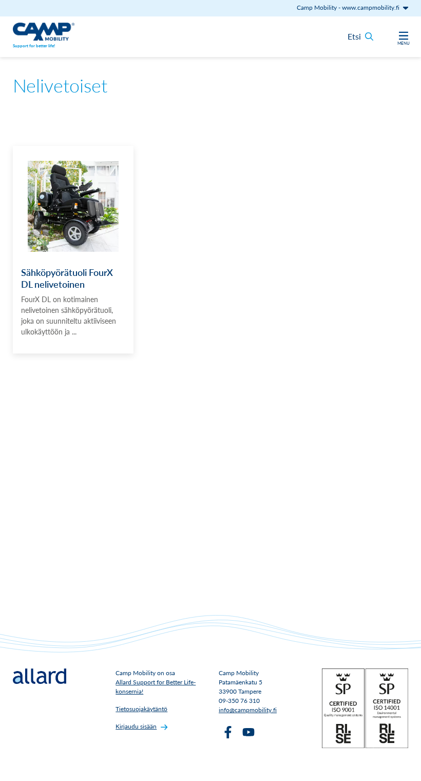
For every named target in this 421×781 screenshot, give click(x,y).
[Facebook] (228, 732)
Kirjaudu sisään (136, 726)
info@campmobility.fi (248, 709)
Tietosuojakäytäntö (141, 708)
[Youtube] (248, 732)
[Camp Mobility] (43, 32)
